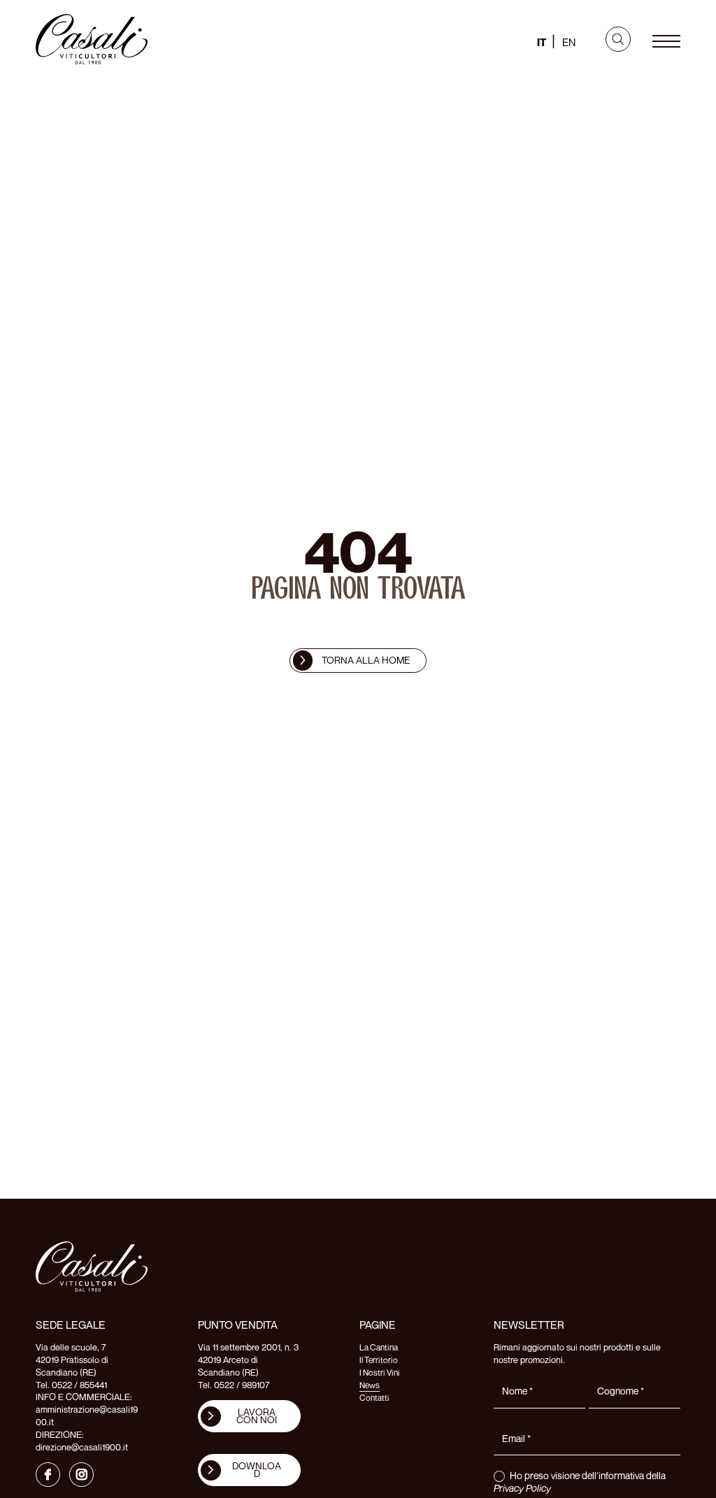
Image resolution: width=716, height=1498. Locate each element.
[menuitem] (541, 40)
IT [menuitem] (541, 42)
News (369, 1385)
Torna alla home (366, 660)
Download (256, 1469)
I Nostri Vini (379, 1372)
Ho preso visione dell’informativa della (580, 1481)
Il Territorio (378, 1360)
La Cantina (378, 1347)
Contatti (374, 1397)
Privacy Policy (522, 1488)
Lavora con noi (256, 1415)
